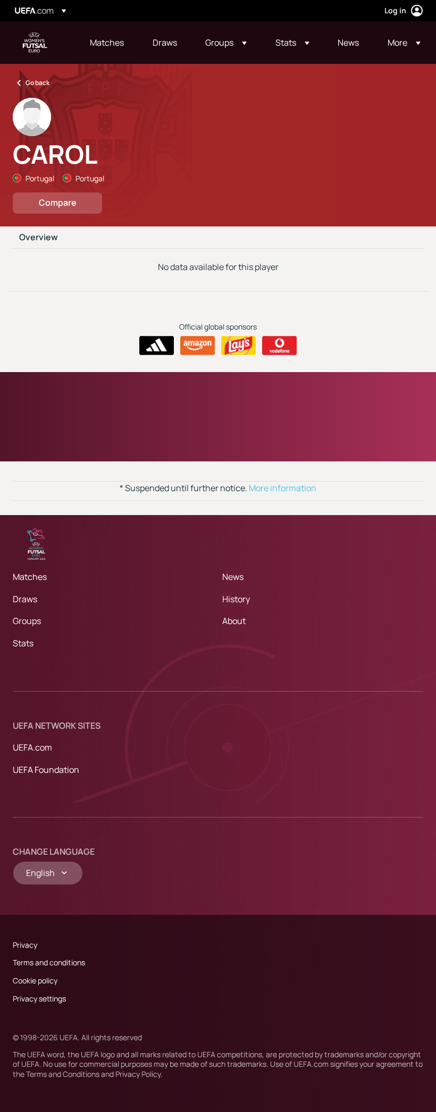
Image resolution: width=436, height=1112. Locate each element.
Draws (25, 599)
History (236, 599)
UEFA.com (32, 747)
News (233, 577)
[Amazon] (197, 345)
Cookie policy (35, 980)
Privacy (25, 945)
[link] (107, 42)
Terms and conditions (49, 962)
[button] (226, 42)
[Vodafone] (279, 345)
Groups (27, 621)
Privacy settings (39, 998)
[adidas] (156, 345)
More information (282, 488)
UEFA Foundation (46, 770)
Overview (38, 237)
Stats (23, 643)
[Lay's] (238, 345)
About (234, 621)
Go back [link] (37, 82)
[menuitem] (108, 42)
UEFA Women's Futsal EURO (35, 42)
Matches (30, 577)
